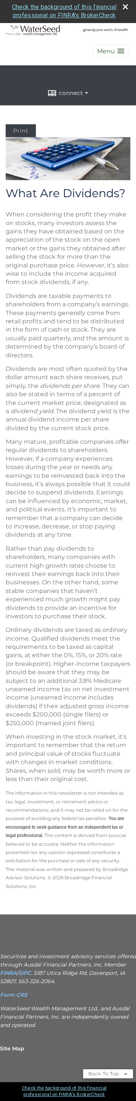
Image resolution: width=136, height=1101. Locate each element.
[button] (110, 51)
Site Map (12, 1048)
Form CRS (14, 994)
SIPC (25, 973)
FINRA (8, 973)
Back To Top (104, 1073)
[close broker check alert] (125, 7)
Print (20, 130)
